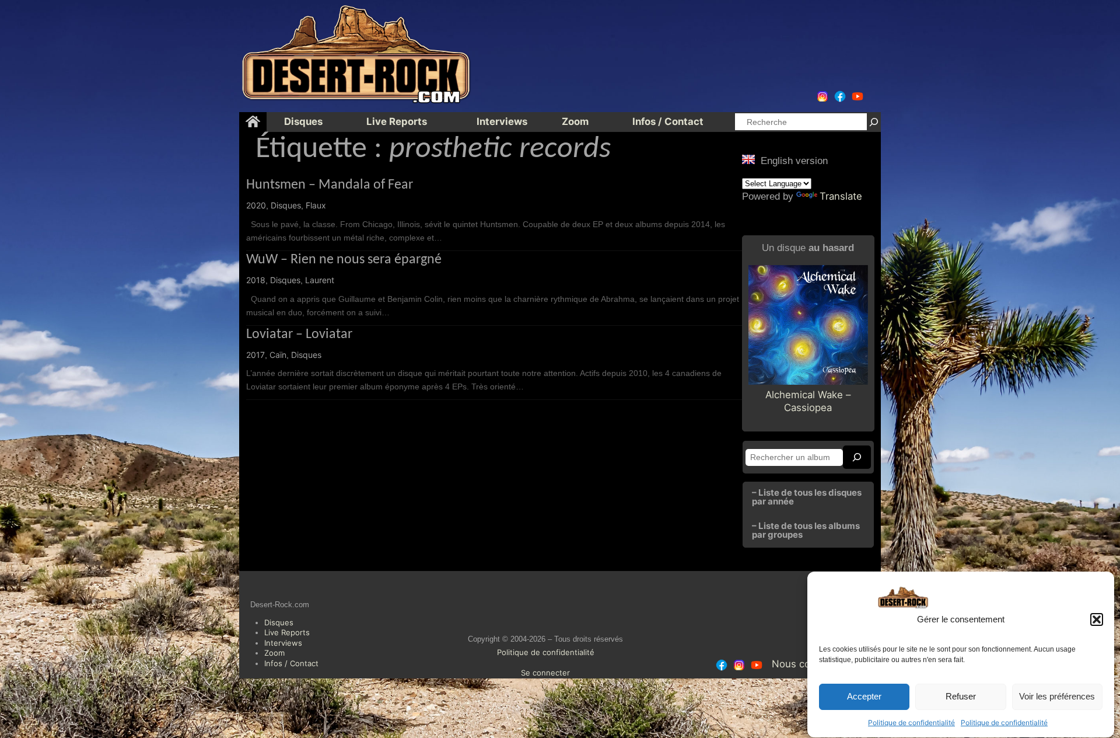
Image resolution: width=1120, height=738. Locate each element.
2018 (255, 280)
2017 (255, 355)
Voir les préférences (1057, 697)
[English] (748, 159)
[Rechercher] (874, 121)
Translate (841, 196)
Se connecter (545, 672)
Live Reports (287, 632)
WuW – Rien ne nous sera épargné (344, 260)
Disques (286, 205)
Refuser (961, 697)
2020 (256, 205)
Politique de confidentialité (911, 722)
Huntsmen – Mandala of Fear (329, 185)
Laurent (319, 280)
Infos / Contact (291, 663)
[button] (1096, 619)
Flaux (316, 205)
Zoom (274, 652)
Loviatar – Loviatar (299, 335)
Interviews (283, 643)
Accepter (864, 697)
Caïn (278, 355)
